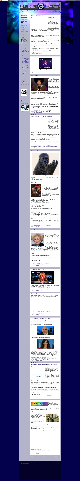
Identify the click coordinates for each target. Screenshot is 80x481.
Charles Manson (35, 213)
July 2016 (23, 43)
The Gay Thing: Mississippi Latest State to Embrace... (25, 68)
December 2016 (24, 38)
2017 (22, 36)
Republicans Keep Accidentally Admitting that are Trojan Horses (44, 364)
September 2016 (24, 41)
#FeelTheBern (35, 358)
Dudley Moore (37, 211)
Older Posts (57, 456)
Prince (36, 52)
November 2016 (24, 39)
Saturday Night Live (35, 313)
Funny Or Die (40, 449)
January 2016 (24, 72)
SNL (39, 313)
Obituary (39, 111)
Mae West (34, 202)
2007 (22, 82)
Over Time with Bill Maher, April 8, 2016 (25, 60)
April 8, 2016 (37, 269)
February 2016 (24, 71)
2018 (22, 35)
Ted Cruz (36, 147)
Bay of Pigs (34, 203)
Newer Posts (33, 456)
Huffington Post (37, 260)
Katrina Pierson (41, 359)
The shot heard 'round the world (37, 199)
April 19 (35, 226)
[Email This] (47, 50)
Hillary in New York (35, 293)
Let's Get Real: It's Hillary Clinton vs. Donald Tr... (25, 54)
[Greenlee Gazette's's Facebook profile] (21, 100)
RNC (48, 359)
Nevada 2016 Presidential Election (49, 146)
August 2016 (24, 42)
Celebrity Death (35, 111)
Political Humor (35, 289)
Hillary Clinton (33, 52)
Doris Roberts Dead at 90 (35, 231)
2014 (22, 74)
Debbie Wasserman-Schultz (52, 358)
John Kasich (43, 146)
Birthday (37, 226)
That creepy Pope (35, 206)
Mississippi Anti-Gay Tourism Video (34, 449)
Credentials (22, 29)
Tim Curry (38, 212)
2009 (22, 80)
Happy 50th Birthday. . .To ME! (36, 182)
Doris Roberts (39, 264)
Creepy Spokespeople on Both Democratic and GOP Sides (41, 318)
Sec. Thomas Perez (46, 289)
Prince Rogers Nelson (45, 111)
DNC (57, 358)
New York (55, 146)
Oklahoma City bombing (42, 205)
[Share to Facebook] (49, 50)
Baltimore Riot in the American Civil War (38, 201)
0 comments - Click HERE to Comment (37, 53)
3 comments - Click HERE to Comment (37, 179)
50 (33, 226)
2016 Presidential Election (40, 358)
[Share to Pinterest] (50, 50)
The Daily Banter (37, 394)
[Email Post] (37, 52)
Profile (21, 28)
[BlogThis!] (48, 145)
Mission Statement (23, 27)
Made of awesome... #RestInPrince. (24, 50)
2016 (22, 37)
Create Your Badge (22, 101)
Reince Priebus (45, 359)
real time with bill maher (40, 289)
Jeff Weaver (36, 359)
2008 (22, 81)
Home (45, 456)
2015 (22, 73)
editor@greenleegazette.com (27, 463)
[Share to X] (48, 50)
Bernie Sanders (35, 146)
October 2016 (24, 40)
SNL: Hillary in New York (25, 61)
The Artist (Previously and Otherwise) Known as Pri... (25, 52)
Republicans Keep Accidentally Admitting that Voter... (25, 66)
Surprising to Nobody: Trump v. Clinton (37, 15)
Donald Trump (33, 359)
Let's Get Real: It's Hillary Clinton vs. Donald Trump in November (41, 116)
